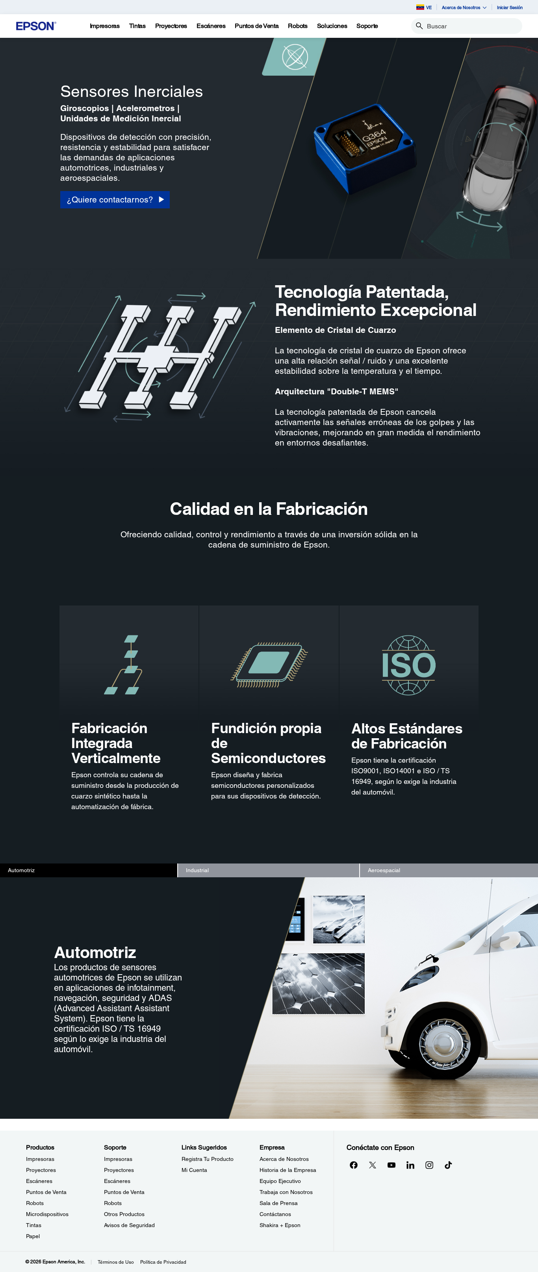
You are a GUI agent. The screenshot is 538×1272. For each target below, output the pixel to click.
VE (429, 7)
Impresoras (40, 1159)
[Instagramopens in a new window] (429, 1165)
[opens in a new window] (448, 1165)
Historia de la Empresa (288, 1170)
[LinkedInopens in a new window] (410, 1165)
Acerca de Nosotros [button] (461, 7)
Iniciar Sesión (510, 7)
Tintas (33, 1225)
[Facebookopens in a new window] (354, 1165)
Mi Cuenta (194, 1170)
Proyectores (41, 1170)
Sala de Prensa (279, 1203)
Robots (35, 1203)
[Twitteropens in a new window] (372, 1165)
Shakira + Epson (280, 1225)
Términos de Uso (116, 1262)
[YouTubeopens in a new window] (391, 1165)
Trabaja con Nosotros (286, 1192)
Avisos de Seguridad (129, 1225)
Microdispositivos (47, 1214)
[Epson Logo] (36, 26)
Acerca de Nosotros (284, 1159)
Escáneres (39, 1181)
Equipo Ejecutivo (280, 1181)
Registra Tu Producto (208, 1159)
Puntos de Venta (46, 1192)
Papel (33, 1236)
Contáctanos (275, 1214)
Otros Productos (124, 1214)
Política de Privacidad (163, 1262)
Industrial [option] (197, 870)
